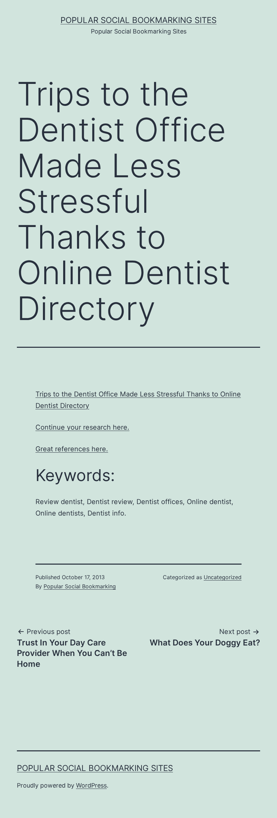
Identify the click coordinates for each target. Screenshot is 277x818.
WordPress (91, 785)
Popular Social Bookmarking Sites (138, 20)
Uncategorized (223, 577)
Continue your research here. (82, 427)
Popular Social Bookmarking (80, 586)
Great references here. (71, 449)
